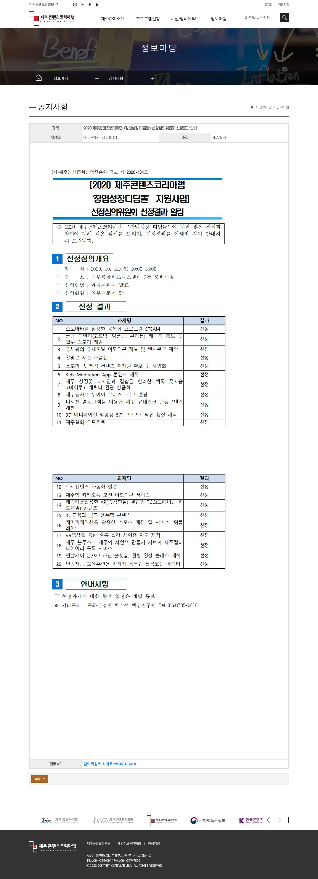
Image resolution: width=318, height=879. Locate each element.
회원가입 (283, 4)
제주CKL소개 (112, 18)
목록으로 (39, 778)
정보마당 (218, 18)
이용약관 (154, 843)
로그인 (268, 4)
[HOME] (251, 107)
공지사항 (116, 78)
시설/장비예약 (183, 18)
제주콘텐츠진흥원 (98, 843)
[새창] (75, 4)
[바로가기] (53, 820)
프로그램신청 (148, 18)
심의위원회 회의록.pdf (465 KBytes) (109, 764)
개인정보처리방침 (129, 843)
